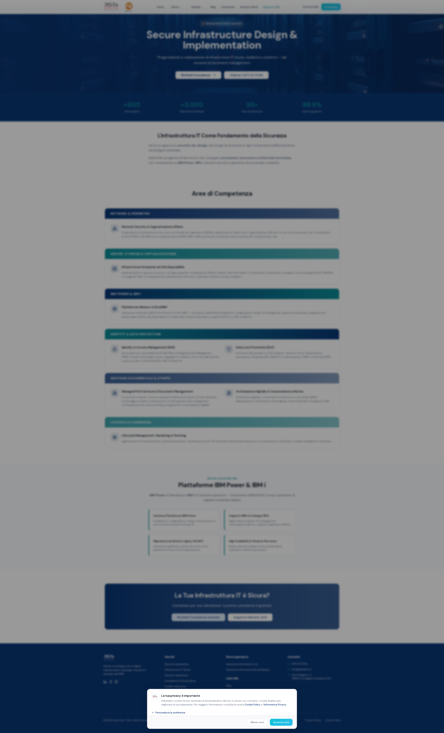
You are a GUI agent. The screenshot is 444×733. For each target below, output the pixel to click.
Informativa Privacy (275, 704)
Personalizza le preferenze (170, 712)
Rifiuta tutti (257, 722)
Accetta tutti (281, 722)
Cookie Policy (252, 704)
